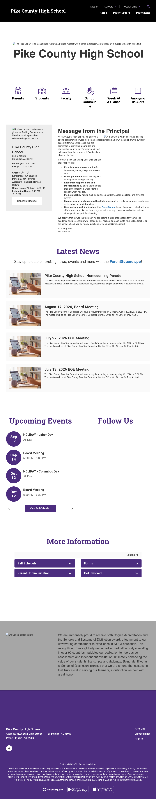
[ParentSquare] (53, 789)
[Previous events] (9, 509)
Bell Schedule (27, 563)
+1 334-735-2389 (24, 738)
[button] (110, 6)
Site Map (140, 728)
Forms (88, 563)
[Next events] (72, 509)
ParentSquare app (125, 261)
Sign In (139, 738)
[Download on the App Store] (102, 789)
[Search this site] (148, 6)
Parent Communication (34, 573)
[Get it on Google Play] (77, 789)
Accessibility (142, 733)
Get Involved (93, 573)
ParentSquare (108, 207)
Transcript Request (27, 201)
